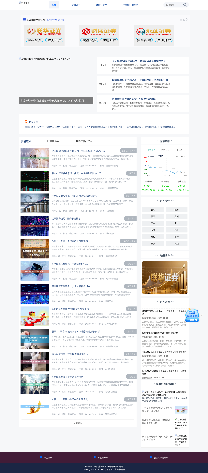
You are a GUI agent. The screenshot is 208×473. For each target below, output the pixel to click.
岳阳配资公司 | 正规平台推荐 (66, 218)
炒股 (153, 236)
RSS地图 (109, 466)
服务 (153, 229)
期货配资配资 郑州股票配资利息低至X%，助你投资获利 (52, 100)
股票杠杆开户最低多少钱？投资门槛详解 (134, 99)
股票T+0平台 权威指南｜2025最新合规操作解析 (76, 331)
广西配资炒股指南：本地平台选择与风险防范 (74, 195)
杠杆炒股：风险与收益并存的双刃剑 (70, 399)
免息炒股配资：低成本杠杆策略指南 (70, 241)
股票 (153, 216)
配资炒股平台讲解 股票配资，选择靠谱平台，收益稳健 (164, 367)
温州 (176, 216)
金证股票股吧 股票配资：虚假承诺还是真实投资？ (139, 61)
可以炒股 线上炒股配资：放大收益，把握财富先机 (164, 347)
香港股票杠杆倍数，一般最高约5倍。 (70, 263)
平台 (153, 223)
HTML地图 (118, 466)
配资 (176, 209)
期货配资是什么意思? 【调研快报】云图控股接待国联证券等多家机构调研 (164, 399)
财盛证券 (76, 4)
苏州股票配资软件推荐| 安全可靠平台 (70, 308)
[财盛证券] (24, 4)
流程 (176, 243)
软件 (176, 236)
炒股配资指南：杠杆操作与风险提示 (70, 354)
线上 (176, 229)
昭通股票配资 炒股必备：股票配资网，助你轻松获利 (140, 80)
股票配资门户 (110, 469)
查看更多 (78, 423)
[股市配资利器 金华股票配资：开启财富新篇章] (181, 440)
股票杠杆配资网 (130, 4)
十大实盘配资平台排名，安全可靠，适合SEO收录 (157, 409)
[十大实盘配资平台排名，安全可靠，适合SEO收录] (181, 410)
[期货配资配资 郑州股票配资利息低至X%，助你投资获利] (56, 80)
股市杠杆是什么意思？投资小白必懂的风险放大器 (76, 173)
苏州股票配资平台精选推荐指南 (67, 376)
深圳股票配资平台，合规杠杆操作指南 (71, 286)
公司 (153, 209)
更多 (183, 20)
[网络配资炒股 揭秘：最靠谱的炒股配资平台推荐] (181, 424)
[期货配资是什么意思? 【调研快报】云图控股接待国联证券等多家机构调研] (164, 392)
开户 (153, 243)
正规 (176, 223)
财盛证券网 (101, 4)
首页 (54, 4)
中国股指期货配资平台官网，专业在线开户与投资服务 (79, 150)
